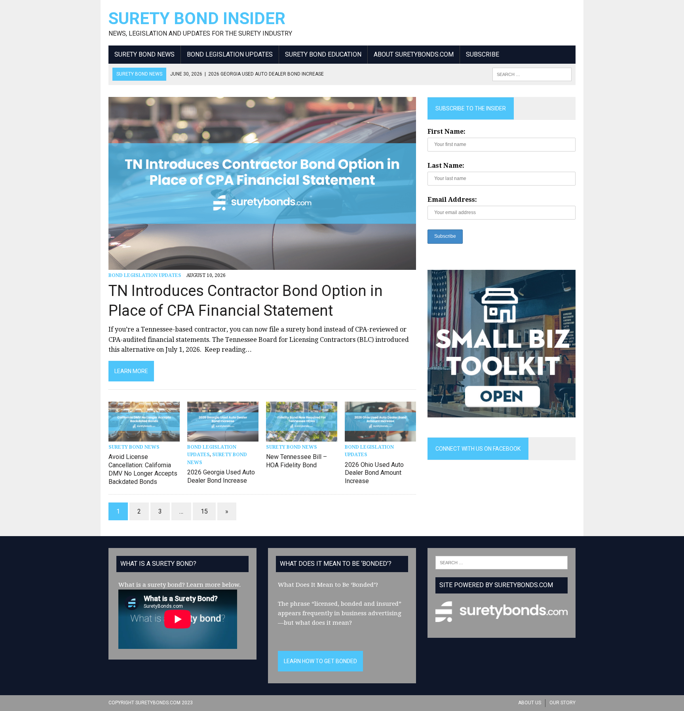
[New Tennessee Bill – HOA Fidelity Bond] (301, 436)
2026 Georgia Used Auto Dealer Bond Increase (221, 476)
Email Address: (452, 199)
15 (204, 511)
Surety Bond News (144, 54)
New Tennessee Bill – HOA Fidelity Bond (296, 461)
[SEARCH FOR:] (532, 74)
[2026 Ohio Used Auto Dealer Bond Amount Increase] (380, 436)
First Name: (447, 131)
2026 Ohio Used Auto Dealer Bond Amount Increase (374, 473)
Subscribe (482, 54)
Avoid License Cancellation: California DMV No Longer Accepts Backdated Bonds (142, 469)
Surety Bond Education (323, 54)
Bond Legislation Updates (230, 54)
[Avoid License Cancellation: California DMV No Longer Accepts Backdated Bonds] (144, 436)
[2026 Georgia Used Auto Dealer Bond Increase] (222, 436)
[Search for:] (501, 562)
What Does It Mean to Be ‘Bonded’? (328, 584)
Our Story (562, 702)
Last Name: (446, 165)
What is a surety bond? (151, 584)
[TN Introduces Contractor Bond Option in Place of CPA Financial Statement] (262, 264)
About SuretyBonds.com (414, 54)
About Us (529, 702)
